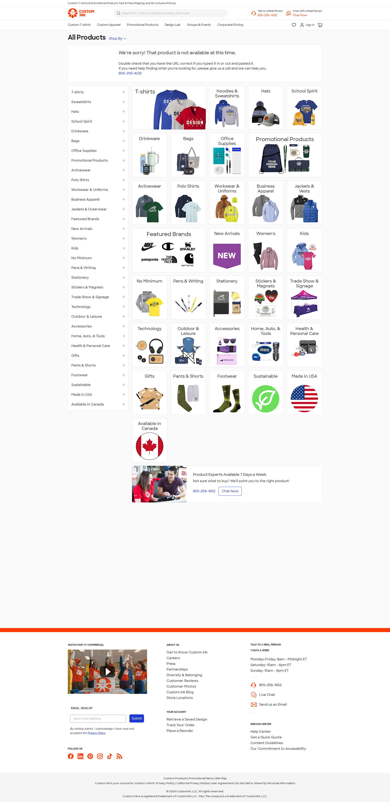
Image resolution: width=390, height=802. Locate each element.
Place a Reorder (180, 731)
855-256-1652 (270, 685)
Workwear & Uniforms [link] (89, 190)
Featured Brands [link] (85, 219)
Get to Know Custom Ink (187, 652)
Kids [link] (74, 248)
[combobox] (171, 13)
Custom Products (175, 778)
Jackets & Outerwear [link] (89, 209)
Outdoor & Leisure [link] (86, 317)
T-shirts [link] (77, 92)
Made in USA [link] (81, 395)
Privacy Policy (165, 783)
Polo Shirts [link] (80, 180)
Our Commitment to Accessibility (278, 749)
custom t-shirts (144, 783)
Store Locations (180, 698)
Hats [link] (75, 112)
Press (171, 664)
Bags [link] (75, 141)
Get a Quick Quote (266, 737)
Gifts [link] (75, 356)
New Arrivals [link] (81, 229)
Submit (137, 718)
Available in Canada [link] (87, 404)
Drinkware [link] (79, 131)
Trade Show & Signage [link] (90, 297)
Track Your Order (181, 725)
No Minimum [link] (81, 258)
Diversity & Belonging (184, 675)
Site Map (221, 778)
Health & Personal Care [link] (90, 346)
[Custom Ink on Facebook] (71, 756)
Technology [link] (81, 307)
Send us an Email (273, 704)
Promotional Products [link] (89, 161)
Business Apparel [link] (85, 200)
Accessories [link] (81, 326)
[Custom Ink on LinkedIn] (80, 756)
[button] (307, 15)
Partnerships (177, 669)
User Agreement (222, 783)
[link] (81, 13)
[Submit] (118, 13)
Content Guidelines (266, 743)
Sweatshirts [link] (81, 102)
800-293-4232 (130, 73)
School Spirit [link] (81, 122)
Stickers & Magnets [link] (87, 287)
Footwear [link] (79, 375)
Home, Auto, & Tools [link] (88, 336)
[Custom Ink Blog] (119, 756)
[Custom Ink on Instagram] (100, 756)
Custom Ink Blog (180, 692)
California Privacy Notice (192, 783)
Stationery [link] (80, 278)
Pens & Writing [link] (83, 268)
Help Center (260, 731)
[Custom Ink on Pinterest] (90, 756)
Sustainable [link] (81, 385)
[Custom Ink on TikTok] (110, 756)
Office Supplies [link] (83, 151)
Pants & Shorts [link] (83, 365)
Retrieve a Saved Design (187, 719)
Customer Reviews (182, 681)
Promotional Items (201, 778)
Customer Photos (181, 686)
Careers (173, 658)
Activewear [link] (81, 170)
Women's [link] (79, 239)
